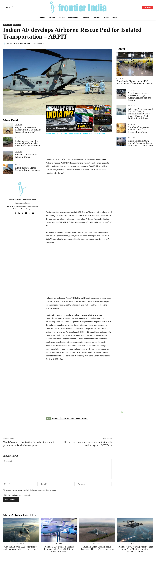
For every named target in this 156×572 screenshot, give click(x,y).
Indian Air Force (67, 418)
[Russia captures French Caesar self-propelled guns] (8, 169)
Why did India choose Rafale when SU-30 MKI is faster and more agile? (28, 129)
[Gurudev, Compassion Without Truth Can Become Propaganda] (121, 128)
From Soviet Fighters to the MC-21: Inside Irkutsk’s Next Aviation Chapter (134, 82)
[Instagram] (15, 212)
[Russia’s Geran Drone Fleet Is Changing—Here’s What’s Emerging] (97, 530)
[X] (94, 43)
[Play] (102, 129)
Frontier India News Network (20, 43)
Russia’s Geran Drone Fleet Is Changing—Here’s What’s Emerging (97, 547)
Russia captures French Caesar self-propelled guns (27, 168)
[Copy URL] (116, 43)
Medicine (8, 24)
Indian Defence (81, 418)
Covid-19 (55, 418)
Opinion (18, 124)
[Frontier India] (78, 7)
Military (17, 24)
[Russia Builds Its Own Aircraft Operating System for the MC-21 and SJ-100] (121, 141)
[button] (10, 7)
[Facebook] (88, 43)
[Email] (128, 43)
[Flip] (144, 43)
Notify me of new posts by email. (18, 495)
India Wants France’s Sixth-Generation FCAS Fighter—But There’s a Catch (69, 108)
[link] (49, 108)
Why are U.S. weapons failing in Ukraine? (26, 155)
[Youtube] (33, 212)
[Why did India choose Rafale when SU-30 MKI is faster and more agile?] (8, 128)
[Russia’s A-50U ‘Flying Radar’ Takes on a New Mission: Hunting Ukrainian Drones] (135, 530)
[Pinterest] (139, 43)
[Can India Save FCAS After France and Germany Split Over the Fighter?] (21, 530)
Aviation (120, 78)
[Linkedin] (100, 43)
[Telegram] (111, 43)
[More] (150, 43)
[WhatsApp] (105, 43)
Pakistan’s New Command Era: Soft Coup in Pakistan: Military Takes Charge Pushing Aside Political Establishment (140, 114)
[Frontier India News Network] (5, 43)
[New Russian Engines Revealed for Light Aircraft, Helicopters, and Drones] (121, 94)
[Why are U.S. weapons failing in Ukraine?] (8, 156)
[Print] (133, 43)
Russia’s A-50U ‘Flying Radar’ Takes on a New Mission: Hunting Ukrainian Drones (135, 549)
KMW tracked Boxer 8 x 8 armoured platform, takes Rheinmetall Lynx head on (27, 143)
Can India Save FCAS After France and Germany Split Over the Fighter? (21, 547)
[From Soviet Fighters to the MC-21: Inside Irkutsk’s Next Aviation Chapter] (135, 64)
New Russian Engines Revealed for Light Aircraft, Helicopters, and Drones (139, 96)
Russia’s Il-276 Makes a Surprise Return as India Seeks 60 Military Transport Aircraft (59, 549)
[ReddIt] (122, 43)
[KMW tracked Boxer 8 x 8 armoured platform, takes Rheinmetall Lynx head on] (8, 142)
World (18, 138)
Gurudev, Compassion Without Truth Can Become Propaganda (138, 129)
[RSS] (22, 212)
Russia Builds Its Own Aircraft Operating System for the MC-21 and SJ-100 (140, 143)
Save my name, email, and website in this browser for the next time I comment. (31, 490)
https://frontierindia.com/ (22, 203)
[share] (88, 107)
